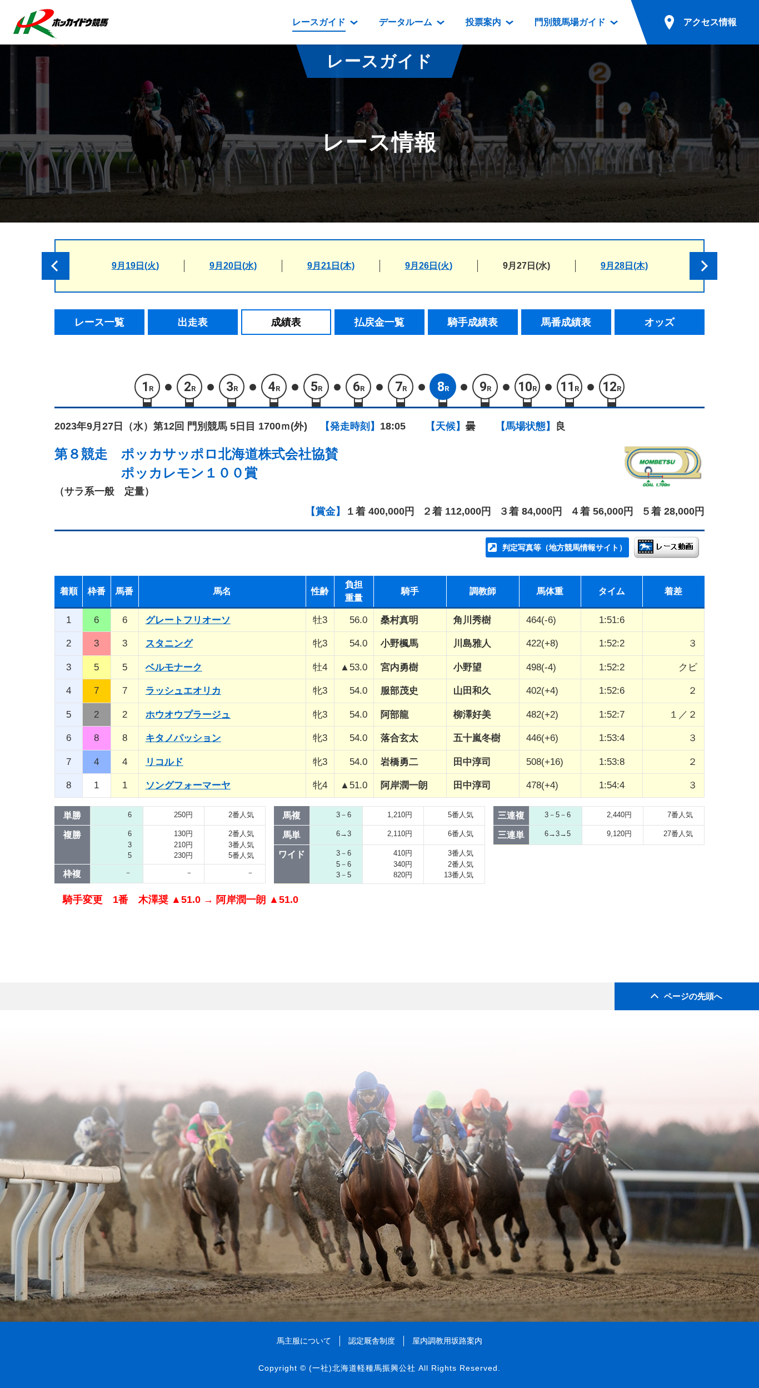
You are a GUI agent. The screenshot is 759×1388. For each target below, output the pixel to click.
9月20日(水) (233, 265)
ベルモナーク (174, 667)
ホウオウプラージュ (188, 714)
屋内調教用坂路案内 (447, 1340)
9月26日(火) (428, 265)
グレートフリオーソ (188, 620)
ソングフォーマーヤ (188, 785)
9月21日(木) (330, 265)
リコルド (164, 762)
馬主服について (304, 1340)
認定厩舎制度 (371, 1340)
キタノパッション (183, 738)
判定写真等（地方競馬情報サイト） (564, 547)
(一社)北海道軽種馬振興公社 (362, 1368)
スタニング (169, 643)
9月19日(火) (135, 265)
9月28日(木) (624, 265)
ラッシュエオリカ (183, 690)
